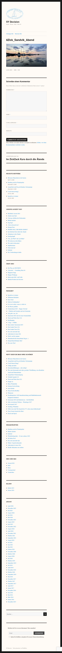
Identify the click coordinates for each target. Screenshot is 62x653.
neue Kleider (11, 388)
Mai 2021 (10, 547)
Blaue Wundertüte (12, 384)
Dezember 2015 (12, 602)
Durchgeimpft (11, 236)
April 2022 (10, 531)
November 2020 (12, 551)
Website (9, 131)
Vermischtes (11, 472)
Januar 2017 (11, 588)
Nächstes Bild (18, 34)
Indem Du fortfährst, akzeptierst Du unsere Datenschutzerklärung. (27, 637)
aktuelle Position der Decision (15, 279)
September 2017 (12, 583)
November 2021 (12, 533)
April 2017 (10, 586)
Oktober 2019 (11, 561)
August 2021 (11, 540)
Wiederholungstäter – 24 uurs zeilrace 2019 (19, 436)
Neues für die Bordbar (13, 390)
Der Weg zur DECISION (14, 268)
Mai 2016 (10, 595)
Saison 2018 (11, 490)
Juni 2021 (10, 545)
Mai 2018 (10, 577)
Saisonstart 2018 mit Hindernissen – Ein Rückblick (21, 400)
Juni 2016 (10, 592)
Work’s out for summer (13, 336)
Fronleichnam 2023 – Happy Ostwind (17, 309)
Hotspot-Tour (11, 227)
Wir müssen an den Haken (14, 241)
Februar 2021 (11, 549)
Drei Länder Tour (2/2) (14, 329)
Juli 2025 (10, 510)
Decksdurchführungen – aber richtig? (17, 368)
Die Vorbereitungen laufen (14, 252)
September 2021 (12, 538)
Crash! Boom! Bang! (13, 191)
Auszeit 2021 (11, 463)
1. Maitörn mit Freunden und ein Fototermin (19, 311)
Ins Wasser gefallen (13, 306)
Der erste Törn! (12, 343)
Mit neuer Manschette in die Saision (17, 178)
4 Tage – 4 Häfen (12, 322)
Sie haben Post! (12, 438)
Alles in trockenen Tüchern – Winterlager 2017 (20, 402)
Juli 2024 (10, 515)
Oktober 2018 (11, 572)
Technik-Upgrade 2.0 (13, 377)
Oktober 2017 (11, 581)
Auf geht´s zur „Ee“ (13, 313)
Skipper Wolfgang (12, 275)
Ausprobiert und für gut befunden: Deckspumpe (20, 187)
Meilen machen (12, 220)
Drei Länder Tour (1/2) (14, 327)
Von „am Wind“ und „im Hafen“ (16, 238)
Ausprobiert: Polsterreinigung (15, 375)
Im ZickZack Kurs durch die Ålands (17, 232)
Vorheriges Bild (9, 34)
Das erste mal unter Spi (14, 331)
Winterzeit (10, 393)
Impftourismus (11, 245)
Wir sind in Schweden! (14, 243)
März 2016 (10, 597)
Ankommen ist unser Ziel (14, 334)
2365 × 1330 (17, 70)
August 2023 (11, 522)
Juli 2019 (10, 565)
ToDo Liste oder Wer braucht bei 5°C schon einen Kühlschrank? (24, 409)
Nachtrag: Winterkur (13, 406)
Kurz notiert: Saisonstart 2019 (15, 325)
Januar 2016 (11, 599)
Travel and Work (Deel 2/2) (15, 379)
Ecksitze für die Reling (13, 386)
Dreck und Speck (12, 413)
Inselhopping (11, 320)
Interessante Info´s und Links (15, 277)
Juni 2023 (10, 524)
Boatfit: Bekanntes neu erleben (15, 447)
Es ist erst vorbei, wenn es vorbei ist (17, 304)
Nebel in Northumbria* (14, 302)
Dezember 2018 (12, 570)
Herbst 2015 (11, 488)
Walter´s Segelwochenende (15, 443)
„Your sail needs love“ (13, 225)
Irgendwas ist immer (13, 196)
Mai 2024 (10, 517)
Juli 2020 (10, 558)
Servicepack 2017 (12, 404)
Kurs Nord (10, 300)
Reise (9, 468)
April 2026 (10, 506)
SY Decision (12, 21)
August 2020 (11, 556)
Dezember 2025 (12, 508)
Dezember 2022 (12, 526)
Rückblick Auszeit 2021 (14, 213)
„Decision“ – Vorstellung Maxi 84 (16, 270)
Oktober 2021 (11, 535)
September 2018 (12, 574)
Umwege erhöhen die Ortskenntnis (17, 218)
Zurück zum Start (12, 216)
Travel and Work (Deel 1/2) (15, 318)
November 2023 (12, 519)
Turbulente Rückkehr (13, 297)
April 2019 (10, 567)
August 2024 (11, 513)
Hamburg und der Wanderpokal (16, 182)
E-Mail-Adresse (11, 122)
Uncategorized (11, 470)
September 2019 (12, 563)
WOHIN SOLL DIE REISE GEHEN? (18, 229)
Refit (9, 465)
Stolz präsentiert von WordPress (20, 648)
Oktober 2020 (11, 554)
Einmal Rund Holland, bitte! (15, 341)
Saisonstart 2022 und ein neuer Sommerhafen (19, 315)
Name (8, 114)
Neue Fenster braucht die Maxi (16, 411)
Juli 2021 (10, 542)
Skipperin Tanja (12, 272)
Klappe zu (10, 381)
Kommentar (10, 90)
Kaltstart (10, 250)
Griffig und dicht (12, 365)
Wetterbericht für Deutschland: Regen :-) (18, 338)
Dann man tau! (11, 248)
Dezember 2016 (12, 590)
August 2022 (11, 529)
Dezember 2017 (12, 579)
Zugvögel (10, 222)
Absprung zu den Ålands (14, 234)
